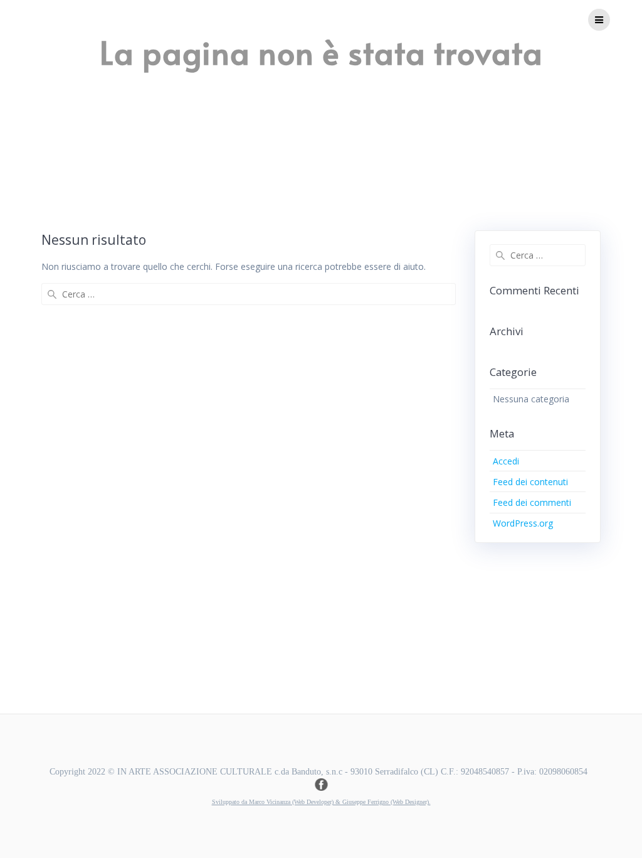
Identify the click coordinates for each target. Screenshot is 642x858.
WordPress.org (523, 523)
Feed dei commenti (532, 502)
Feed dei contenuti (530, 482)
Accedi (506, 461)
